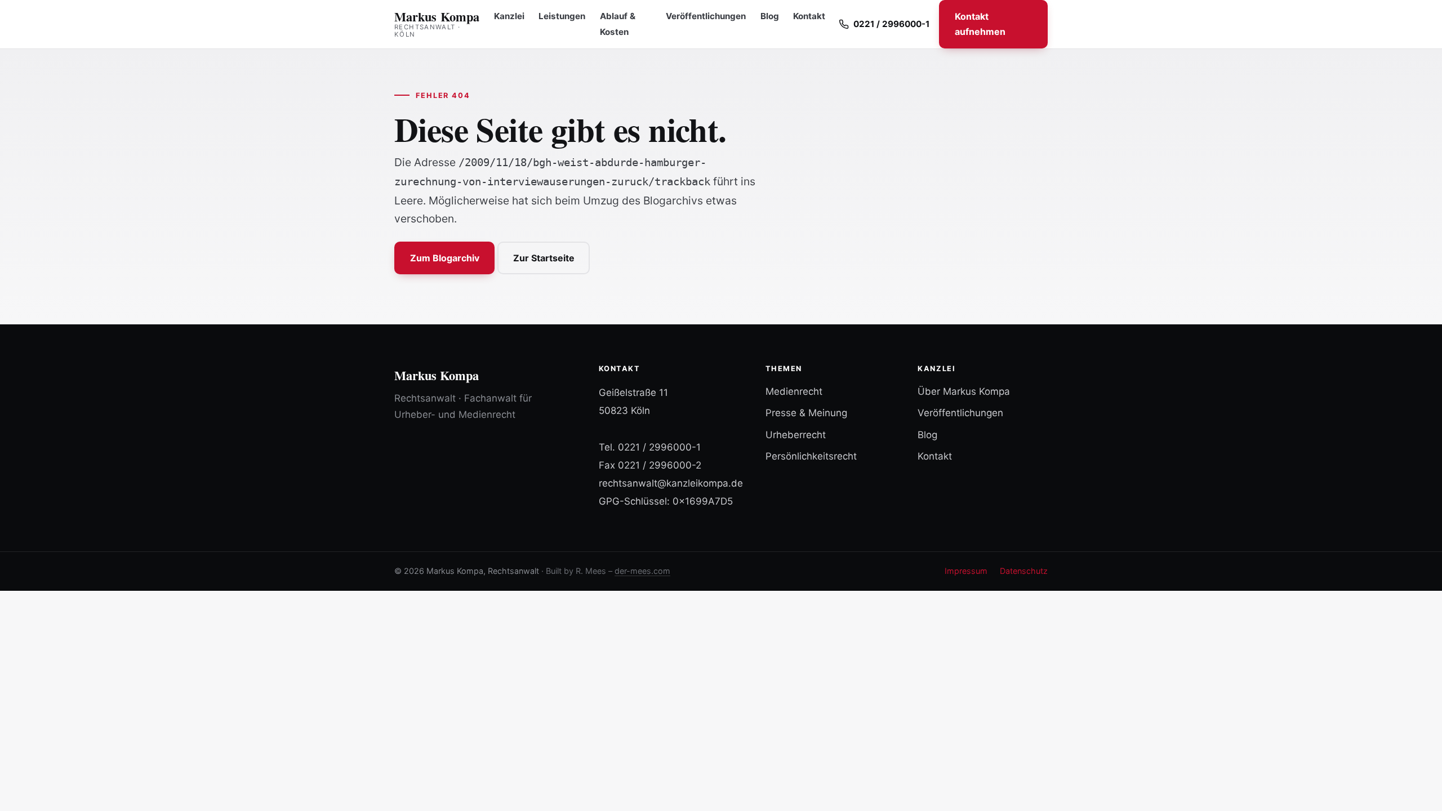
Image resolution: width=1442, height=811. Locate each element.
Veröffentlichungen (706, 16)
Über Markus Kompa (964, 391)
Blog (769, 16)
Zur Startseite (544, 258)
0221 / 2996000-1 (659, 447)
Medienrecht (793, 391)
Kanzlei (509, 16)
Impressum (966, 571)
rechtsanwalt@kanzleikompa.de (671, 483)
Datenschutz (1024, 571)
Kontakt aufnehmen (980, 24)
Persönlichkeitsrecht (811, 456)
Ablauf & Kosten (617, 24)
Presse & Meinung (806, 412)
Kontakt (809, 16)
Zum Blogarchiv (444, 258)
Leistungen (561, 16)
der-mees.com (642, 571)
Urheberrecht (795, 434)
